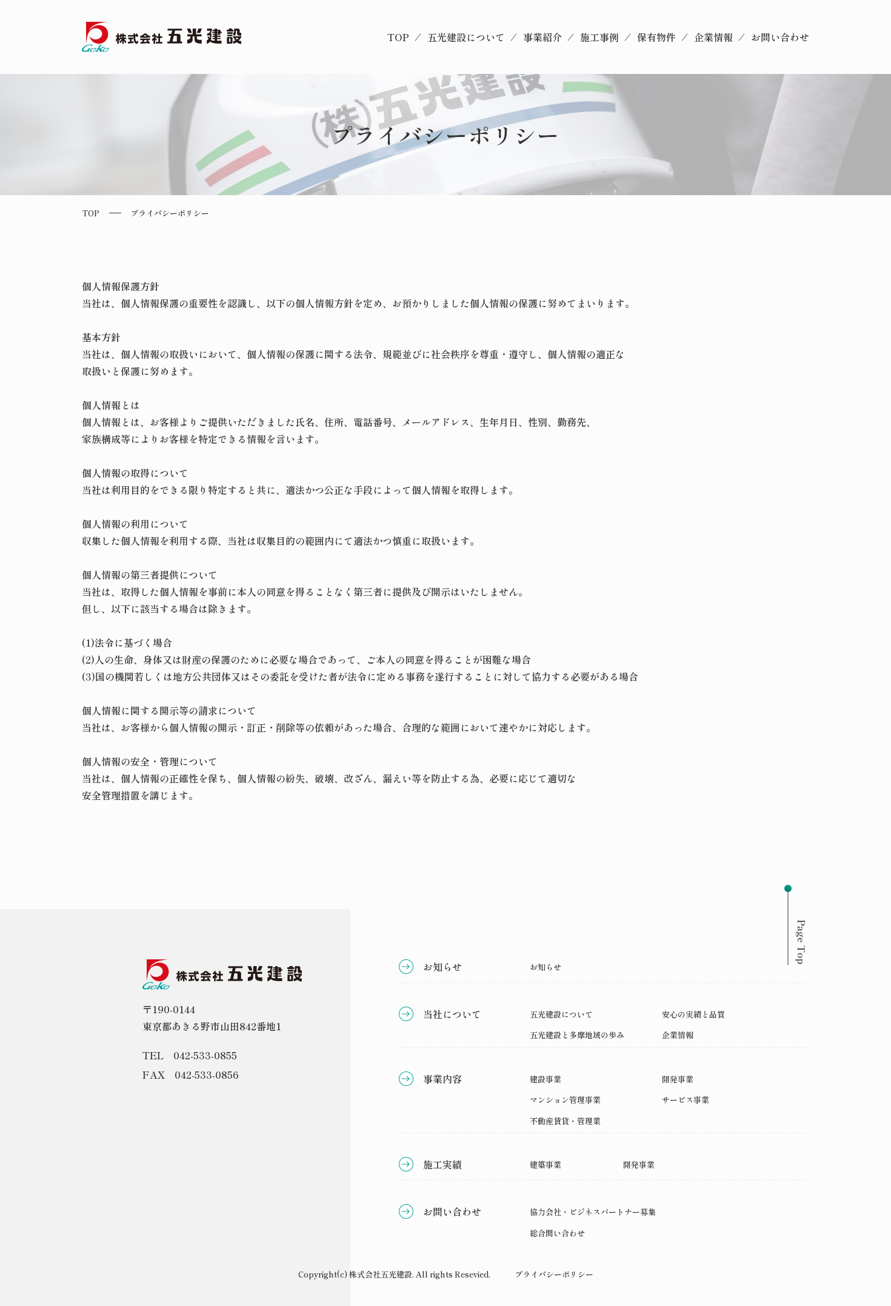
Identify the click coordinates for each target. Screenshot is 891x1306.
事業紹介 (542, 37)
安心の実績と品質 (693, 1014)
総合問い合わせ (557, 1233)
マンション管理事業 (565, 1099)
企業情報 (713, 37)
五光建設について (466, 37)
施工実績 (442, 1164)
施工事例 (599, 37)
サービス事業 (685, 1099)
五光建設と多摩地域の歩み (577, 1035)
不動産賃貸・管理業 (565, 1121)
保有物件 (656, 37)
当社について (452, 1014)
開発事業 (677, 1079)
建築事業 (545, 1164)
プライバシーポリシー (554, 1274)
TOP (398, 37)
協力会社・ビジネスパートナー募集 (593, 1212)
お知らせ (442, 966)
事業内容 (442, 1078)
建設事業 (545, 1079)
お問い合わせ (780, 37)
